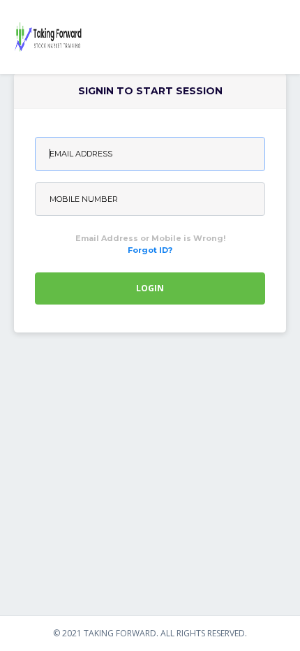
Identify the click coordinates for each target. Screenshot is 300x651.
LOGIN (150, 288)
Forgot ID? (150, 250)
